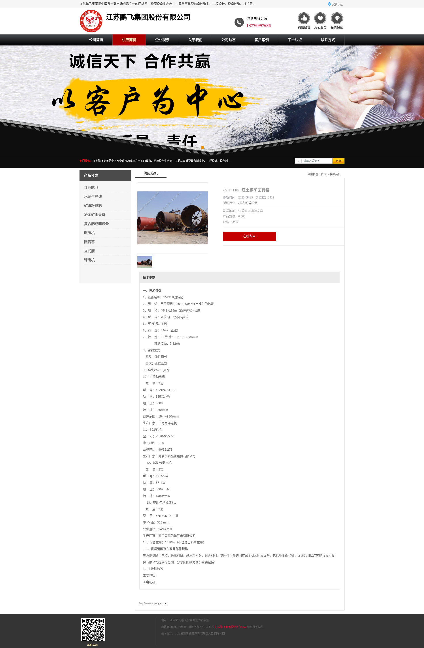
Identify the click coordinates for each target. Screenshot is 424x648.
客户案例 (262, 40)
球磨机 (89, 260)
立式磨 (89, 251)
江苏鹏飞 (91, 187)
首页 (323, 174)
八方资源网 (181, 633)
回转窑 (89, 242)
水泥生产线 (93, 196)
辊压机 (89, 233)
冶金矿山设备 (94, 215)
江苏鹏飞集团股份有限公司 (230, 627)
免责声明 (194, 633)
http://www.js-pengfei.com (153, 603)
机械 (241, 203)
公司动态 (228, 40)
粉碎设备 (251, 203)
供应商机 (129, 40)
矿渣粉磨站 (93, 206)
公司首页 (96, 40)
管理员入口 (207, 633)
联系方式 (328, 40)
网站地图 (219, 633)
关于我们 (195, 40)
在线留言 (249, 236)
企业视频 (162, 40)
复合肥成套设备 (96, 224)
